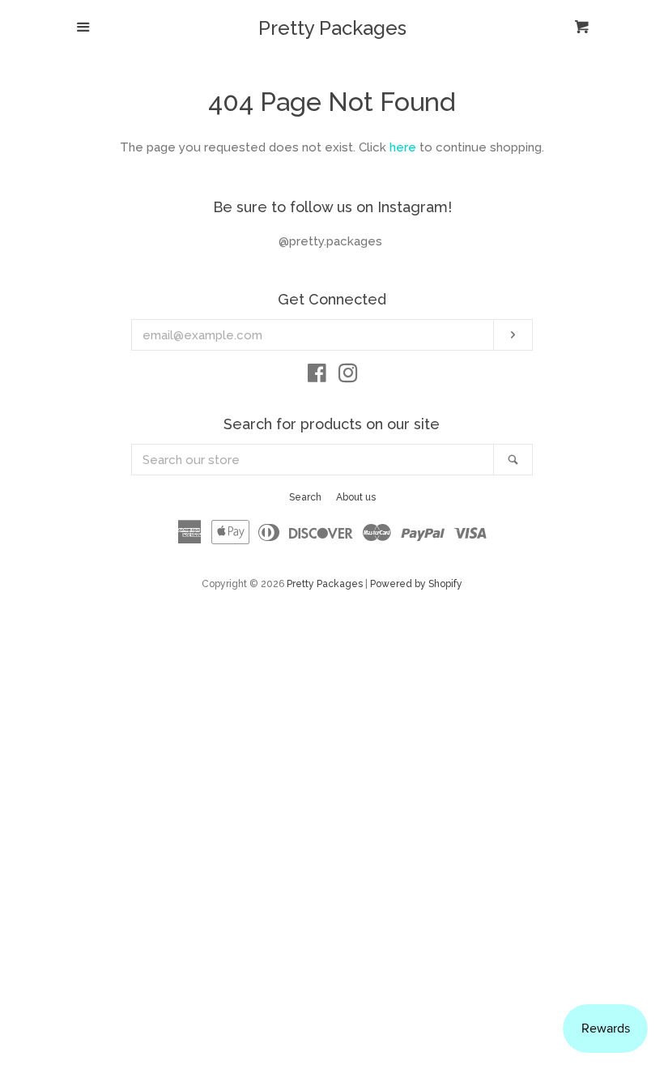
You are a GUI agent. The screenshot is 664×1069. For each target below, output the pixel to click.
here (402, 147)
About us (356, 497)
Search (305, 497)
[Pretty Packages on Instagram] (348, 376)
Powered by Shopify (416, 584)
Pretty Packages (332, 28)
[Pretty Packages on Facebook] (317, 376)
